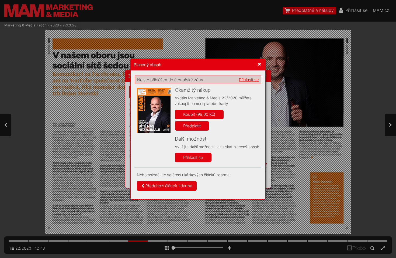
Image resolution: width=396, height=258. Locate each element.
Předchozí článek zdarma (168, 185)
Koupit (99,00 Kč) (199, 114)
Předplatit (192, 125)
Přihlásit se (249, 79)
